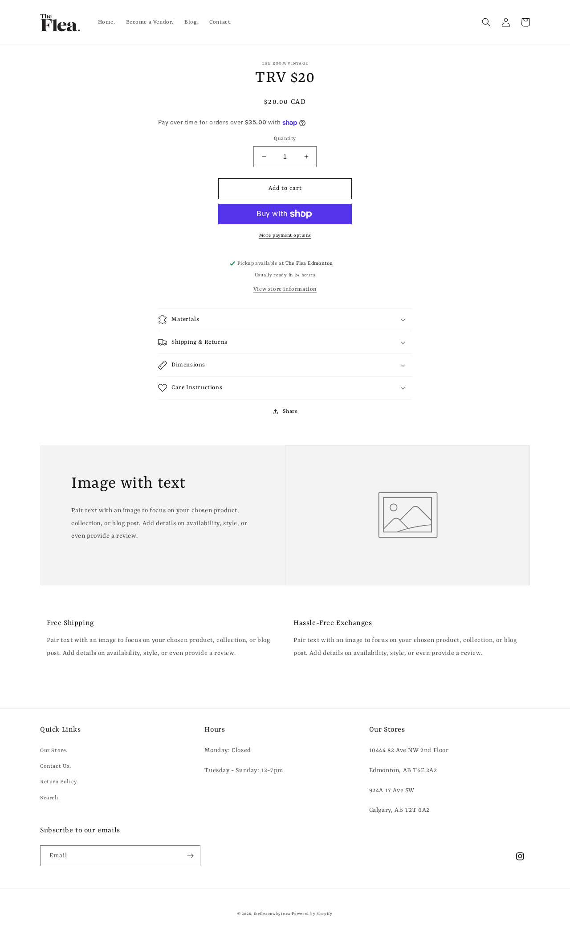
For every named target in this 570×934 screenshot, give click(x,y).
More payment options (285, 235)
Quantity (285, 139)
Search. (50, 798)
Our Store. (54, 751)
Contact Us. (55, 766)
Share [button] (290, 411)
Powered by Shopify (312, 914)
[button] (486, 22)
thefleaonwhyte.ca (272, 914)
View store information (285, 289)
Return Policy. (59, 782)
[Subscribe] (190, 855)
